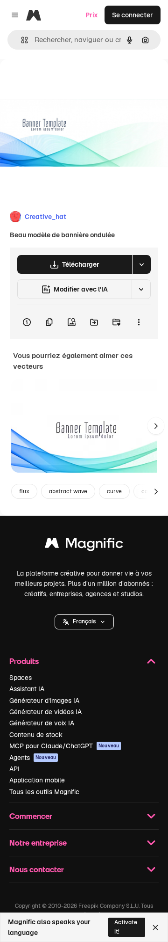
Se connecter (132, 15)
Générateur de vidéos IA (45, 712)
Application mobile (37, 780)
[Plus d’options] (138, 322)
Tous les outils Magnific (44, 792)
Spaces (20, 677)
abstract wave (68, 491)
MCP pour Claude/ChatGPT (64, 746)
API (14, 769)
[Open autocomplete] (21, 40)
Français (84, 621)
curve (114, 491)
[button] (84, 621)
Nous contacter (36, 869)
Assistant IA (26, 689)
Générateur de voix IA (41, 723)
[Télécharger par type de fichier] (141, 264)
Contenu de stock (36, 734)
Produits (24, 661)
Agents (32, 757)
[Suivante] (155, 426)
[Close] (155, 927)
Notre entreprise (38, 842)
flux (24, 491)
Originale (62, 80)
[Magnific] (84, 545)
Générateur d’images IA (44, 700)
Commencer (30, 816)
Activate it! (125, 927)
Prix (91, 15)
